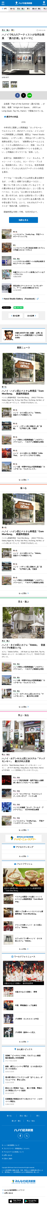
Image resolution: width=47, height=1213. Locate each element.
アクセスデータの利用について (13, 1152)
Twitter (26, 1135)
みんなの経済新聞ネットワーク (23, 1182)
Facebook (20, 1135)
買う (28, 8)
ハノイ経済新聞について (11, 1145)
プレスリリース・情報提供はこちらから (16, 1148)
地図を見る (23, 220)
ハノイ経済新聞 (23, 3)
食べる (12, 8)
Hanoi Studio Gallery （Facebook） (20, 298)
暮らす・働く (36, 8)
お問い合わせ (7, 1155)
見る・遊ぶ (20, 8)
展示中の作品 (12, 116)
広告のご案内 (7, 1158)
